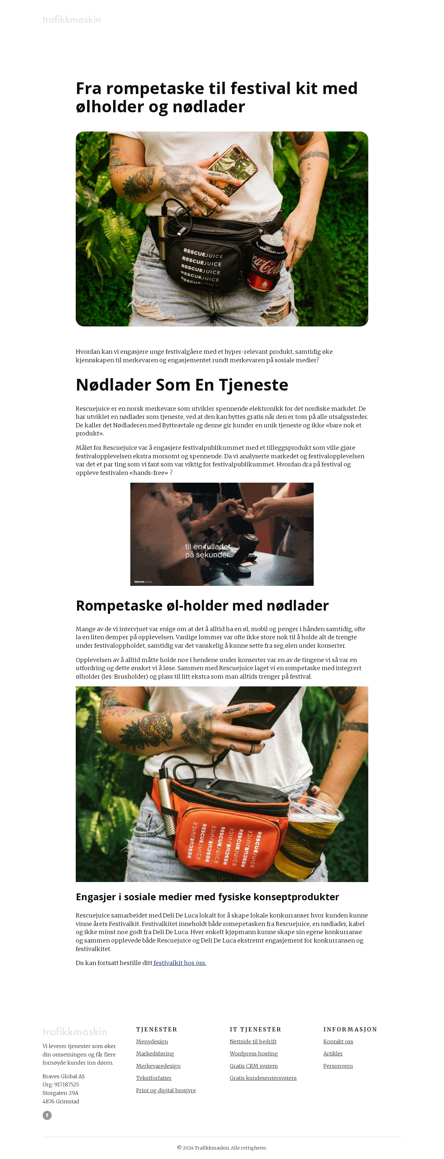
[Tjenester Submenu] (310, 20)
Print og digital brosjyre (166, 1090)
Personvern (338, 1066)
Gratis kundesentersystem (263, 1078)
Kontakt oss (381, 19)
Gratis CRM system (254, 1066)
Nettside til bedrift (253, 1041)
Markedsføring (155, 1053)
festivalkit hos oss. (179, 963)
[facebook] (47, 1115)
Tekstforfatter (154, 1078)
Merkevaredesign (158, 1066)
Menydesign (152, 1041)
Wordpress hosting (254, 1053)
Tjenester (292, 19)
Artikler (338, 19)
